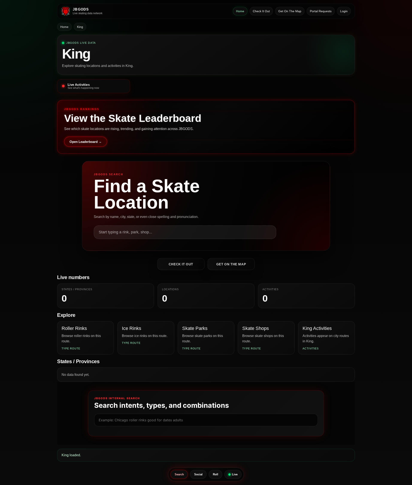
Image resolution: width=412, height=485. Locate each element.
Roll (215, 474)
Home (240, 11)
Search (179, 474)
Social (198, 474)
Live (235, 474)
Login (344, 11)
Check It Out (261, 11)
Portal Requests (321, 11)
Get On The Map (289, 11)
